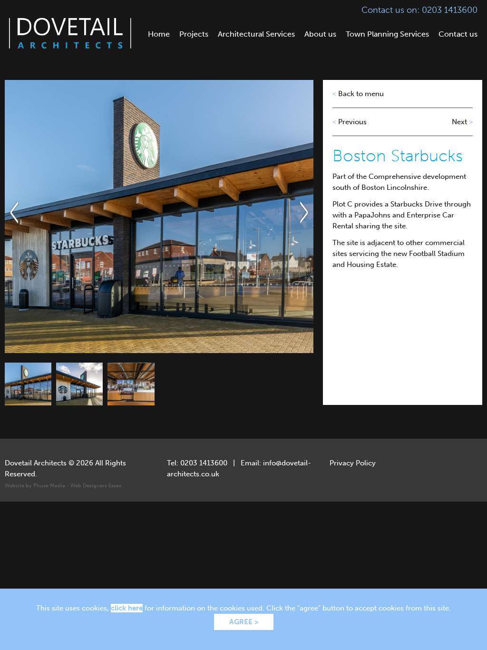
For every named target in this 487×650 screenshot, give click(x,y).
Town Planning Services (387, 34)
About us (320, 34)
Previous (349, 122)
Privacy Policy (353, 463)
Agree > (243, 622)
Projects (193, 34)
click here (127, 608)
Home (159, 34)
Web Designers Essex (96, 486)
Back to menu (358, 93)
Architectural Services (256, 34)
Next (462, 122)
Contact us (457, 34)
